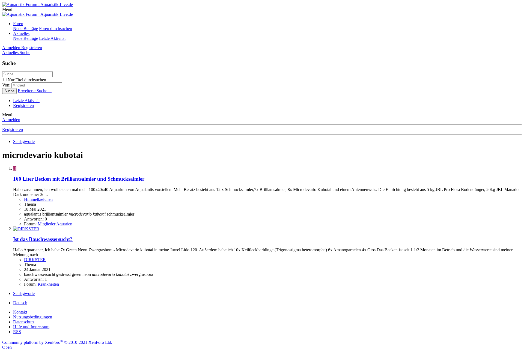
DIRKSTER (35, 259)
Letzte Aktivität (52, 38)
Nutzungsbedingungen (32, 317)
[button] (7, 9)
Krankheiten (48, 284)
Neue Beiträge (25, 28)
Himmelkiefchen (38, 199)
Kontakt (20, 312)
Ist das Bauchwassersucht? (43, 239)
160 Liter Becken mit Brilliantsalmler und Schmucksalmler (78, 179)
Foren (18, 23)
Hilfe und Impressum (31, 326)
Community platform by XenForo (57, 342)
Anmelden (11, 119)
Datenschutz (23, 322)
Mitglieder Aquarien (55, 224)
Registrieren (23, 105)
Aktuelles (21, 33)
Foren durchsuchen (55, 28)
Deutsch (20, 302)
